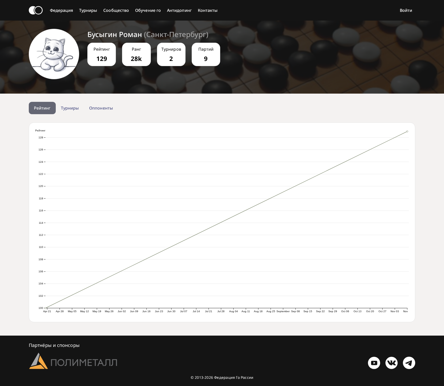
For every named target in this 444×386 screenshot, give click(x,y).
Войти (406, 10)
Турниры (88, 10)
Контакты (208, 10)
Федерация (61, 10)
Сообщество (116, 10)
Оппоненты (101, 108)
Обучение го (148, 10)
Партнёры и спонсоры (54, 345)
